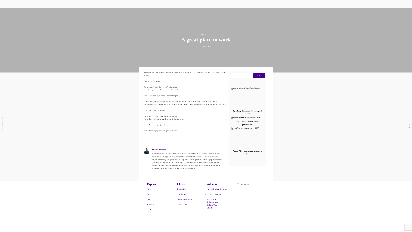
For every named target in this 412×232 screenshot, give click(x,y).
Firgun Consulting (248, 17)
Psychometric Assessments (163, 17)
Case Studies (181, 194)
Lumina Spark (177, 17)
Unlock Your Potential (184, 199)
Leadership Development (162, 14)
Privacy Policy (182, 204)
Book (174, 14)
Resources (229, 2)
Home (149, 189)
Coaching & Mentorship (162, 5)
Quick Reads (230, 5)
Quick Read (206, 34)
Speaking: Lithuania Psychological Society (245, 88)
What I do (150, 204)
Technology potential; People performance (245, 117)
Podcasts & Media (232, 11)
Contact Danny (247, 14)
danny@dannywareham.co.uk (217, 189)
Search (259, 75)
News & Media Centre (234, 14)
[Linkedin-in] (229, 22)
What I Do (157, 2)
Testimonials (149, 17)
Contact (244, 11)
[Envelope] (251, 190)
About (147, 14)
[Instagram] (245, 190)
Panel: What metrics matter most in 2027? (245, 128)
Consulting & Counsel (161, 8)
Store (174, 11)
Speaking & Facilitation (162, 11)
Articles (229, 8)
